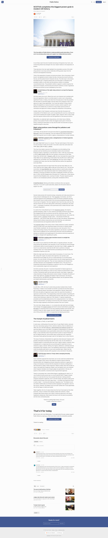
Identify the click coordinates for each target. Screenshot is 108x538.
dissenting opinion (59, 210)
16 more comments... (37, 480)
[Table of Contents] (1, 269)
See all (35, 512)
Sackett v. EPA (51, 156)
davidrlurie (40, 92)
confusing (44, 216)
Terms (56, 530)
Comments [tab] (36, 441)
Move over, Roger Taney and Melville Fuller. (42, 490)
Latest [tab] (38, 486)
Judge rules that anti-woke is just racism (44, 497)
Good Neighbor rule (46, 169)
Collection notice (61, 530)
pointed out (55, 159)
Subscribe (99, 2)
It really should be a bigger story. (40, 506)
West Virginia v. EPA (43, 154)
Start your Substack (51, 532)
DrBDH (37, 452)
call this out (62, 373)
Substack (48, 535)
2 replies (38, 461)
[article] (54, 491)
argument (57, 197)
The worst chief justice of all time (42, 489)
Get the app (59, 532)
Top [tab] (34, 486)
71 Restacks (47, 429)
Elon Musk (36, 308)
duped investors (47, 307)
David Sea (38, 465)
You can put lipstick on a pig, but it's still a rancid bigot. (44, 498)
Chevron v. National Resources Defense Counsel (58, 327)
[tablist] (38, 442)
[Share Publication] (94, 2)
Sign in (104, 2)
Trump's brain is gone (39, 505)
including (47, 275)
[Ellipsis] (74, 452)
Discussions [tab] (42, 486)
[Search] (92, 2)
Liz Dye (39, 354)
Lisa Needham (38, 13)
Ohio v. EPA (39, 146)
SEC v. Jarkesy (48, 146)
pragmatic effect (40, 224)
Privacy (53, 530)
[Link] (32, 128)
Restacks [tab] (41, 441)
